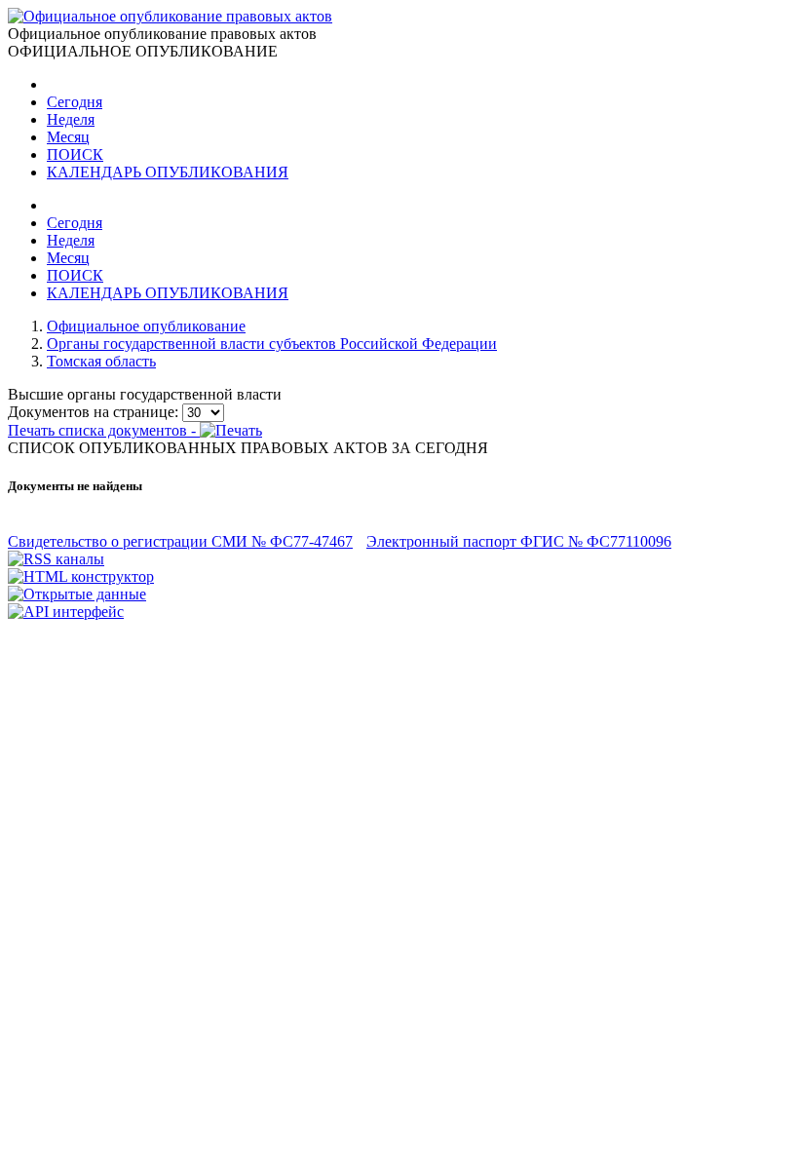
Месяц (68, 137)
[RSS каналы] (56, 559)
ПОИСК (75, 154)
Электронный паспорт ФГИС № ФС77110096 (518, 541)
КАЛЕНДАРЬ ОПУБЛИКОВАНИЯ (167, 172)
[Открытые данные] (77, 594)
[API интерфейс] (66, 611)
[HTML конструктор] (81, 576)
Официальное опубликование (146, 326)
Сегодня (74, 102)
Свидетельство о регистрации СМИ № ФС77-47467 (180, 541)
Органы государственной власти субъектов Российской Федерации (272, 343)
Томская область (101, 361)
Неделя (71, 119)
